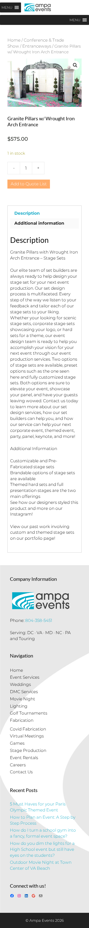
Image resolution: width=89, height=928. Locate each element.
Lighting (18, 706)
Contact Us (21, 771)
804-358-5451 (38, 620)
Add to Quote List (29, 183)
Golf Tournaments (28, 713)
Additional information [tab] (39, 223)
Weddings (20, 684)
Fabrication (21, 720)
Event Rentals (24, 757)
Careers (18, 764)
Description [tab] (27, 213)
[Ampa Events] (37, 7)
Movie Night (22, 698)
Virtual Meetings (27, 735)
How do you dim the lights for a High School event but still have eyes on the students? (42, 849)
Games (17, 743)
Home (14, 40)
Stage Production (28, 750)
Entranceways (36, 46)
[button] (75, 65)
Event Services (24, 677)
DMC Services (24, 691)
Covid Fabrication (28, 729)
